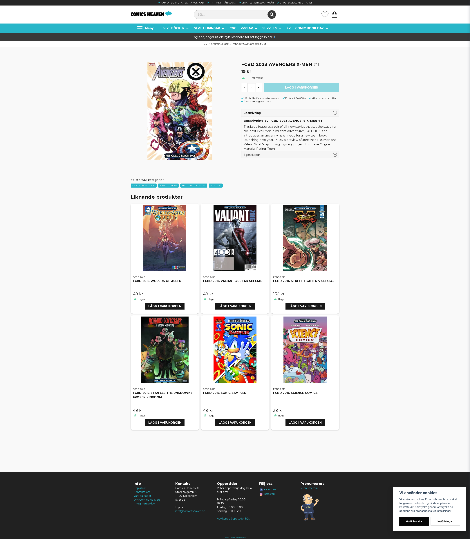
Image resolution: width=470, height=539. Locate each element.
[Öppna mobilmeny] (146, 28)
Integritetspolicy (144, 503)
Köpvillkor (140, 488)
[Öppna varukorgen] (334, 14)
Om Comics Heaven (147, 499)
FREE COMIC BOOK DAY (305, 28)
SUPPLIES (269, 28)
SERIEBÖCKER (173, 28)
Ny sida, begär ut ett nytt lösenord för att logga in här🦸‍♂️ (235, 37)
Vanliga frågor (142, 495)
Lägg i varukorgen (164, 306)
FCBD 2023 (215, 185)
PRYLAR (247, 28)
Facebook (270, 489)
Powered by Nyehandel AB (235, 537)
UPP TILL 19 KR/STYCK (143, 185)
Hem (205, 44)
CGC (232, 28)
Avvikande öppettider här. (233, 518)
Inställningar (445, 521)
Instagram (270, 493)
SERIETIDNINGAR (207, 28)
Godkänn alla (414, 521)
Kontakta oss (142, 492)
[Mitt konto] (325, 14)
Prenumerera (309, 488)
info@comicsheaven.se (190, 511)
